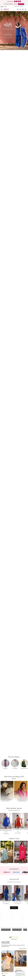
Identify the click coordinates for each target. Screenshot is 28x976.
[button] (1, 9)
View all (14, 907)
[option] (17, 7)
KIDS (6, 6)
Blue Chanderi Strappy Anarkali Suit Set (5, 831)
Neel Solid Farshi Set (6, 901)
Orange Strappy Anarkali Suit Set (18, 830)
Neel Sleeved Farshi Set (18, 901)
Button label (14, 382)
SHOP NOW (21, 4)
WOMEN (2, 6)
